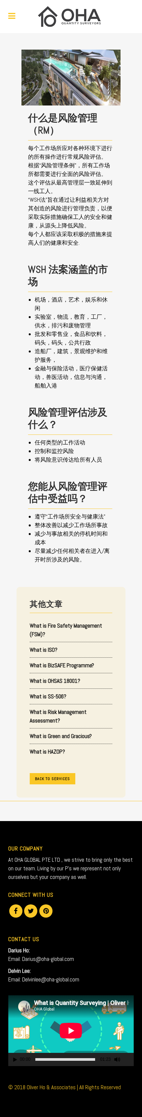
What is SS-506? (48, 696)
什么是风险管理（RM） (62, 124)
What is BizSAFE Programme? (62, 665)
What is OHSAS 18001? (55, 680)
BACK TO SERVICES (52, 778)
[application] (71, 1030)
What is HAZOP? (47, 751)
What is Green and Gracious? (61, 736)
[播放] (15, 1059)
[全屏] (129, 1059)
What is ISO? (43, 649)
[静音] (117, 1059)
